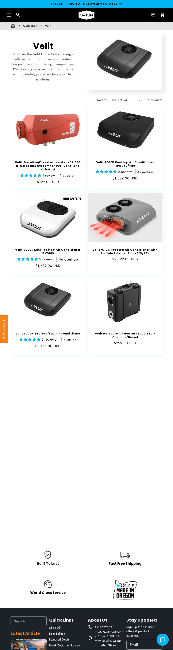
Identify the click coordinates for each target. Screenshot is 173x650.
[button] (9, 15)
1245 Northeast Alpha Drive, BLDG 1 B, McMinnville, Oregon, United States (109, 638)
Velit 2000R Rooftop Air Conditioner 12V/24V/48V (125, 164)
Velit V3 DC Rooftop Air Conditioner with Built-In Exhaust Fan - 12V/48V (125, 251)
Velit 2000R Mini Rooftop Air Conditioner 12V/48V (48, 251)
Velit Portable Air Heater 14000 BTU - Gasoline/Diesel (125, 335)
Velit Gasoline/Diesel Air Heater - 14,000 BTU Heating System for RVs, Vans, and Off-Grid (48, 166)
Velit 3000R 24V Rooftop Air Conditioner (47, 334)
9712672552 (103, 627)
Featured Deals (59, 639)
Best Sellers (57, 633)
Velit (48, 26)
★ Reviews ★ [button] (3, 329)
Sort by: (102, 100)
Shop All (55, 628)
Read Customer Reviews (65, 645)
